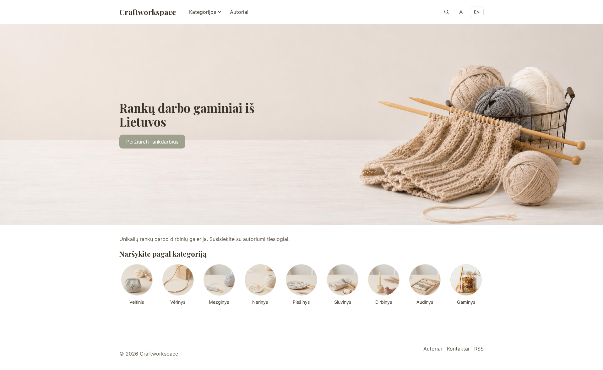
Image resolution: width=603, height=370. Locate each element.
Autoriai (239, 12)
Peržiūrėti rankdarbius (152, 142)
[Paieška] (446, 12)
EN (477, 11)
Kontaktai (458, 349)
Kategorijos (202, 12)
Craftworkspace (147, 12)
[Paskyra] (461, 12)
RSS (479, 349)
